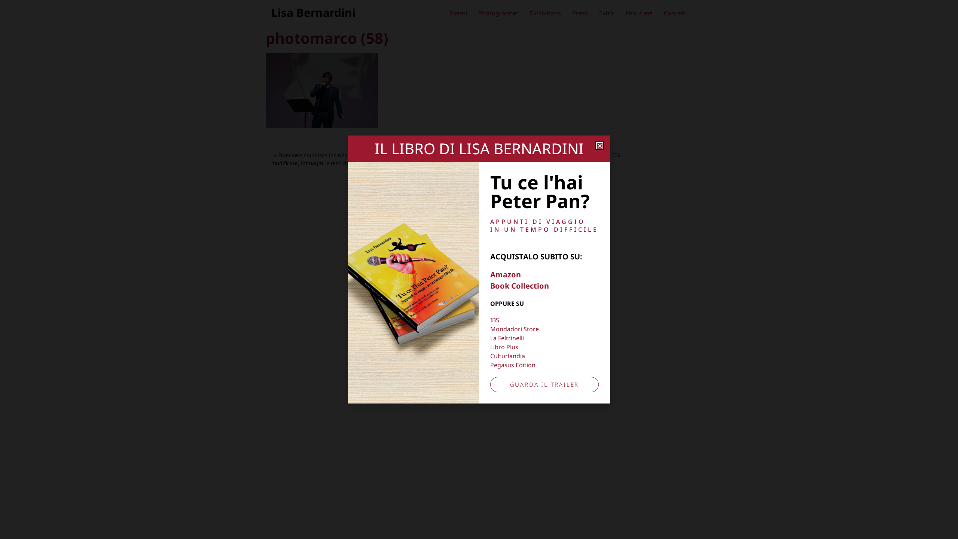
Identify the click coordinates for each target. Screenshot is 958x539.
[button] (599, 146)
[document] (479, 269)
